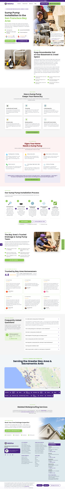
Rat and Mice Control (25, 463)
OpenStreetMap (56, 387)
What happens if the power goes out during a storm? (42, 335)
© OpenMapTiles (49, 387)
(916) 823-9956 (52, 462)
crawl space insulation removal (49, 72)
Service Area (25, 3)
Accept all (40, 485)
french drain (52, 69)
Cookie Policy (31, 487)
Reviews (36, 459)
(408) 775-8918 (52, 457)
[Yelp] (10, 455)
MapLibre (40, 387)
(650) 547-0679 (52, 468)
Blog (35, 3)
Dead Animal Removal (25, 461)
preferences (27, 486)
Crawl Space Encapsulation (40, 449)
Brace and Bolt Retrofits (39, 450)
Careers (36, 463)
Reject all (46, 485)
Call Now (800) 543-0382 (40, 221)
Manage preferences (55, 485)
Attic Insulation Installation (26, 446)
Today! (45, 0)
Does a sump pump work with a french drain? (42, 339)
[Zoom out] (59, 370)
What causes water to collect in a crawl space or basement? (42, 349)
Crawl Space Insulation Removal (40, 445)
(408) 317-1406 (52, 472)
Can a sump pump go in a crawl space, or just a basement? (42, 328)
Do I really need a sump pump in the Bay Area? (42, 319)
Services (19, 3)
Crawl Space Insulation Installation (41, 446)
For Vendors (37, 464)
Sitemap (36, 466)
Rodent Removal (24, 458)
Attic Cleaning (24, 444)
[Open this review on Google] (58, 39)
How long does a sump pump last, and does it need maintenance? (42, 342)
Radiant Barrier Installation (26, 450)
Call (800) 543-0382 (23, 40)
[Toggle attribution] (59, 387)
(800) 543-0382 (44, 3)
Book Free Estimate (55, 3)
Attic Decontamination (26, 447)
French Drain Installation (39, 451)
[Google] (8, 455)
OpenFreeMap (44, 387)
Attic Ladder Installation (26, 449)
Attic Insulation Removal (26, 445)
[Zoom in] (59, 368)
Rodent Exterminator (25, 459)
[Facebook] (5, 455)
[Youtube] (13, 455)
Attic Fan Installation (25, 451)
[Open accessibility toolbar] (1, 244)
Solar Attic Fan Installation (26, 453)
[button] (31, 379)
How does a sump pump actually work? (42, 332)
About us (31, 3)
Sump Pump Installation (39, 453)
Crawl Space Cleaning (39, 444)
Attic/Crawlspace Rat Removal (27, 462)
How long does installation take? (42, 346)
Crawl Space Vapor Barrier (39, 447)
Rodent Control (24, 457)
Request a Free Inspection (32, 132)
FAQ (35, 458)
